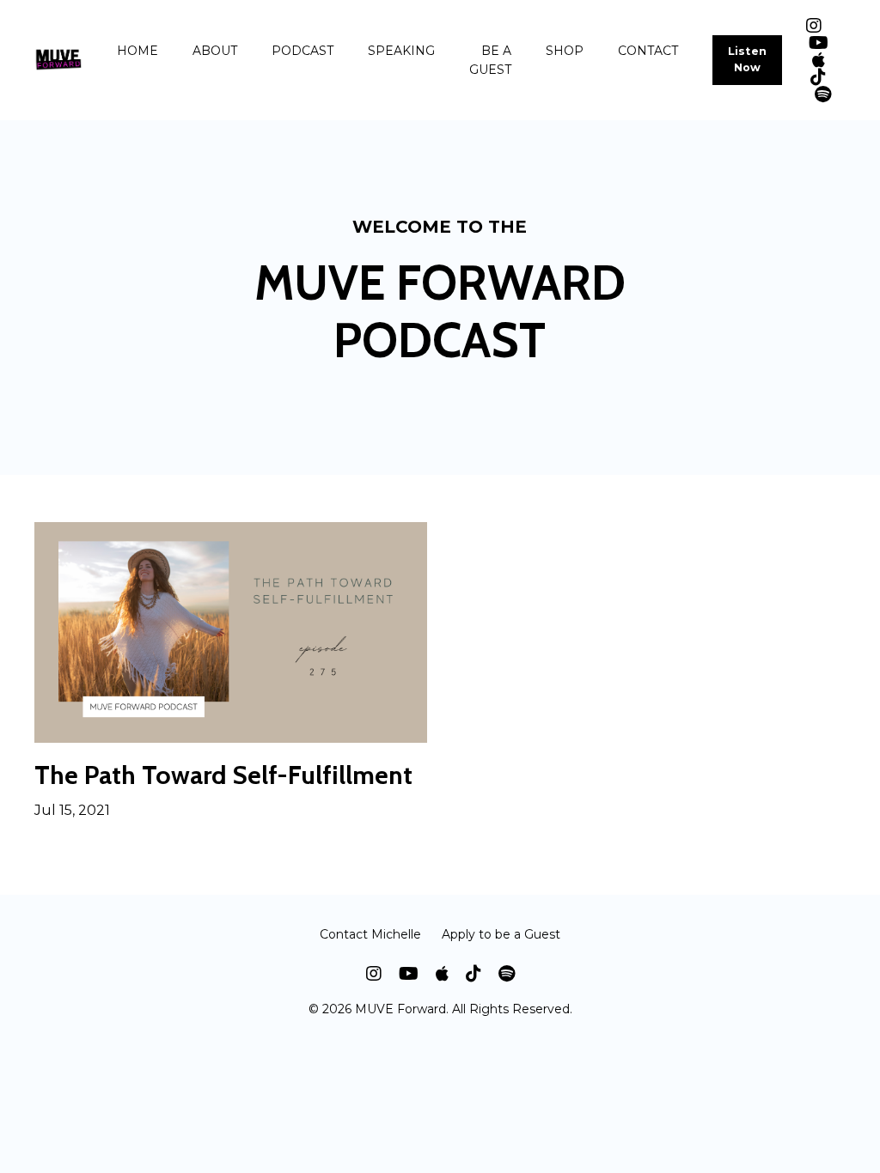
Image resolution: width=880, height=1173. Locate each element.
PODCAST (302, 50)
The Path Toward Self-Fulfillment (223, 775)
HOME (137, 50)
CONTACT (648, 50)
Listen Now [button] (747, 59)
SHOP (565, 50)
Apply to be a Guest (501, 934)
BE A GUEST (490, 60)
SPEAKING (401, 50)
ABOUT (214, 50)
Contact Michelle (370, 934)
